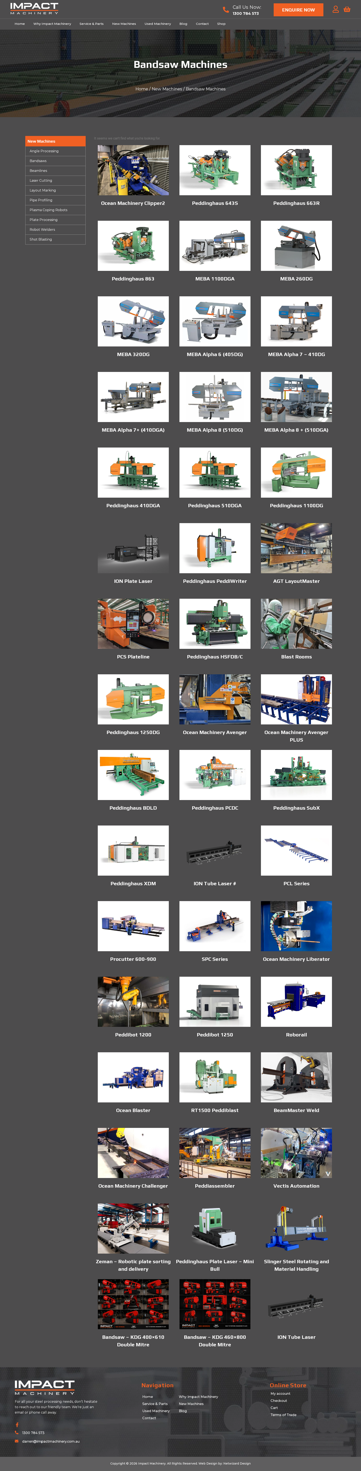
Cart (274, 1408)
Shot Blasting (41, 239)
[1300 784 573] (16, 1432)
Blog (183, 24)
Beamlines (38, 171)
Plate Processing (44, 220)
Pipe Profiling (41, 200)
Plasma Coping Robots (48, 210)
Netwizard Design (236, 1463)
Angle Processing (44, 151)
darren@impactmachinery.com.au (51, 1441)
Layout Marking (43, 190)
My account (280, 1394)
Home (20, 24)
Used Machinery (158, 24)
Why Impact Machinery (52, 24)
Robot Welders (42, 230)
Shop (221, 24)
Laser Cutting (41, 181)
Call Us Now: (247, 7)
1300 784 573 (33, 1433)
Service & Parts (92, 24)
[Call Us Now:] (226, 10)
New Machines (124, 24)
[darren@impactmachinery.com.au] (16, 1441)
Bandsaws (38, 161)
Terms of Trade (283, 1415)
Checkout (279, 1401)
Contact (202, 24)
